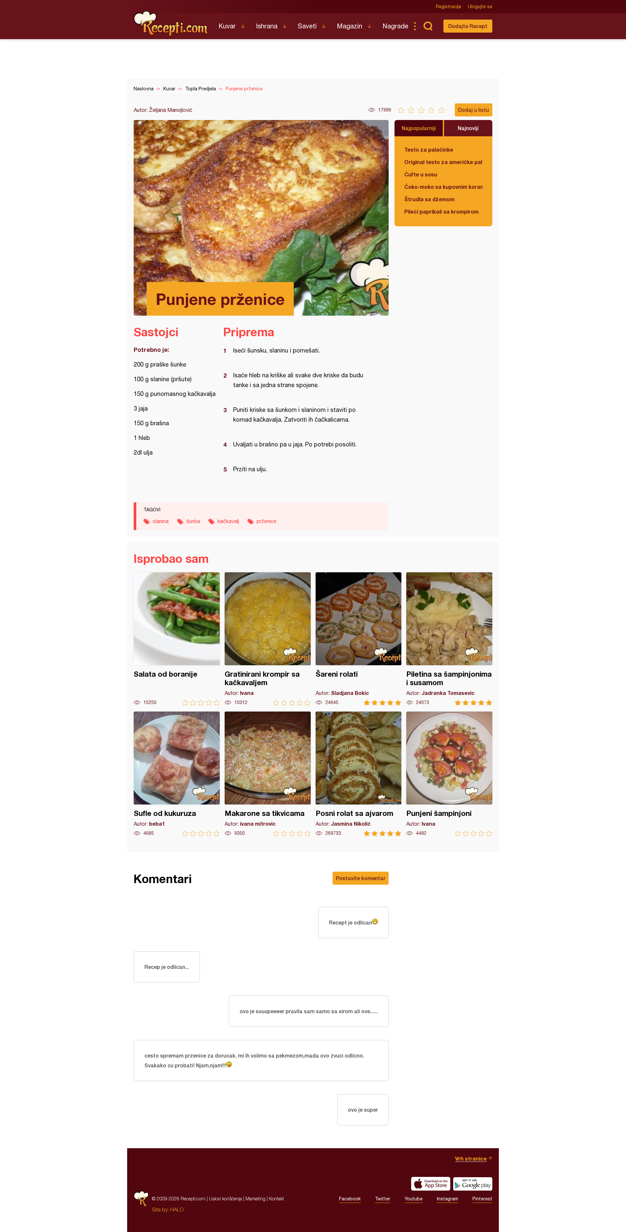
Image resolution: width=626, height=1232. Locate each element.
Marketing (255, 1198)
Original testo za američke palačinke (443, 162)
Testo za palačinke (428, 149)
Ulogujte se (480, 6)
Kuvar (227, 26)
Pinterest (482, 1198)
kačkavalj (228, 521)
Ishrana (266, 26)
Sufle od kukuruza (177, 774)
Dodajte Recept (467, 26)
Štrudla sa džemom (429, 199)
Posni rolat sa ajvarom (359, 774)
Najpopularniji (419, 128)
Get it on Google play (472, 1184)
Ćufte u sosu (420, 174)
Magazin (349, 26)
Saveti (307, 26)
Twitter (382, 1198)
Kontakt (276, 1198)
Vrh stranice (471, 1158)
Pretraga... (427, 26)
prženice (266, 521)
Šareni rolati (359, 639)
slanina (161, 521)
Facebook (350, 1198)
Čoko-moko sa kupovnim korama (443, 187)
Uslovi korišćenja (225, 1198)
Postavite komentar (360, 878)
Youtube (414, 1198)
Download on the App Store (430, 1184)
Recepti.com (171, 23)
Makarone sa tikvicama (268, 774)
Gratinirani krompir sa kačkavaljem (268, 639)
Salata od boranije (177, 639)
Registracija (448, 6)
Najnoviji (468, 128)
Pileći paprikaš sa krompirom (441, 211)
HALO (177, 1209)
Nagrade (395, 26)
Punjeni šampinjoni (449, 774)
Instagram (447, 1198)
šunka (193, 521)
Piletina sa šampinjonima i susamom (449, 639)
